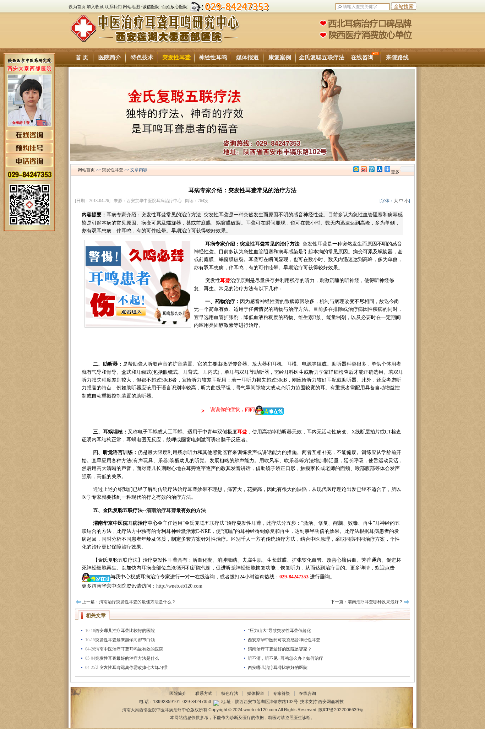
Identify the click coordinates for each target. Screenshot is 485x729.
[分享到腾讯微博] (371, 168)
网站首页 (86, 169)
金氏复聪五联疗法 (321, 57)
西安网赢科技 (331, 701)
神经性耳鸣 (213, 57)
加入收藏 (95, 6)
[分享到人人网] (379, 168)
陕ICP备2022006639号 (340, 709)
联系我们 (113, 6)
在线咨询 (362, 57)
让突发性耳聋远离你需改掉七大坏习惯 (131, 667)
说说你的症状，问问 (232, 409)
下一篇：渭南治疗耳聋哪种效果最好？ (367, 601)
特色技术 (142, 57)
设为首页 (77, 6)
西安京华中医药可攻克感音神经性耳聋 (284, 639)
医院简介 (109, 57)
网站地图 (131, 6)
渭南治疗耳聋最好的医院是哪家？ (280, 649)
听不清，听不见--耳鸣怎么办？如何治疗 (285, 658)
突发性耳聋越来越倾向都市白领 (125, 639)
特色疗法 (229, 693)
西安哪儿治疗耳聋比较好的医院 (125, 630)
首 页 (82, 57)
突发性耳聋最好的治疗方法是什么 (127, 658)
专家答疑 (281, 693)
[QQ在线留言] (216, 701)
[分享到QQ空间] (356, 168)
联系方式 (203, 693)
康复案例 (279, 57)
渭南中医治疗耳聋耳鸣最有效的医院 (129, 649)
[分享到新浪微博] (363, 168)
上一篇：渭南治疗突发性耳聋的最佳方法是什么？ (129, 601)
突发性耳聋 (176, 57)
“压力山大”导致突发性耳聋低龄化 (279, 630)
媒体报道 (247, 57)
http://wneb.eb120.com (179, 586)
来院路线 (397, 57)
